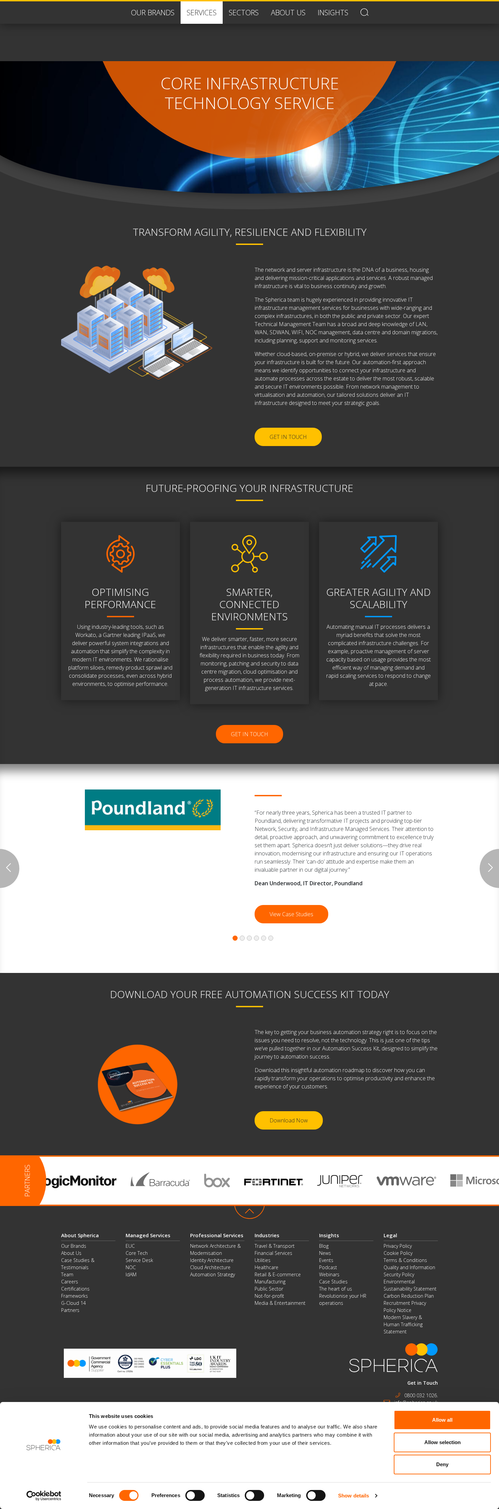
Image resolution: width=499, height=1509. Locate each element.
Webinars (329, 1274)
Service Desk (139, 1260)
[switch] (195, 1495)
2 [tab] (242, 938)
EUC (130, 1246)
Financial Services (273, 1253)
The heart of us (335, 1288)
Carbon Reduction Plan (409, 1296)
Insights (329, 1235)
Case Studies (333, 1281)
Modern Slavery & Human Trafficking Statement (403, 1324)
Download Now (289, 1120)
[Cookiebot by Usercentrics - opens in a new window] (44, 1496)
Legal (390, 1235)
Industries (267, 1235)
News (325, 1253)
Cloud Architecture (210, 1267)
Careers (69, 1281)
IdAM (131, 1274)
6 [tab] (270, 938)
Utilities (263, 1260)
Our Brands (73, 1246)
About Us (71, 1253)
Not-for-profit (269, 1296)
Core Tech (137, 1253)
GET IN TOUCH (288, 437)
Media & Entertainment (280, 1303)
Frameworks (74, 1296)
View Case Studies (291, 914)
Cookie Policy (398, 1253)
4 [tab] (256, 938)
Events (326, 1260)
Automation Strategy (212, 1274)
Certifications (75, 1288)
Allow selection (442, 1442)
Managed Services (148, 1235)
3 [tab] (249, 938)
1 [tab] (235, 938)
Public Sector (269, 1288)
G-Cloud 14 (73, 1303)
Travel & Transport (275, 1246)
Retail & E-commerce (278, 1274)
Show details (353, 1495)
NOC (131, 1267)
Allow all (442, 1420)
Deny (442, 1464)
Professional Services (216, 1235)
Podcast (328, 1267)
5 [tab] (263, 938)
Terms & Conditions (405, 1260)
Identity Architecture (212, 1260)
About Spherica (80, 1235)
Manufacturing (270, 1281)
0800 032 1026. (421, 1395)
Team (67, 1274)
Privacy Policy (398, 1246)
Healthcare (266, 1267)
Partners (70, 1310)
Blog (324, 1246)
